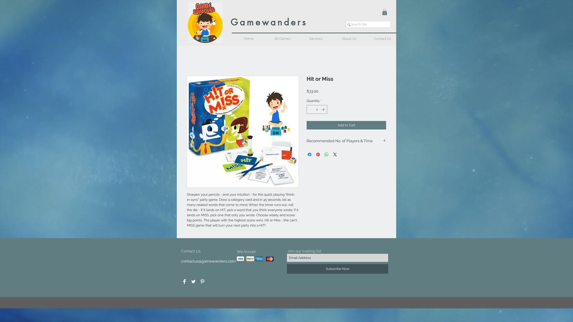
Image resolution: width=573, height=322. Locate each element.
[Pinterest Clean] (202, 282)
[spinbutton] (317, 110)
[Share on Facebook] (309, 155)
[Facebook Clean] (184, 282)
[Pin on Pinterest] (318, 155)
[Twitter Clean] (193, 282)
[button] (384, 12)
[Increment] (324, 110)
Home (192, 60)
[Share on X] (335, 155)
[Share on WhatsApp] (326, 155)
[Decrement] (310, 110)
